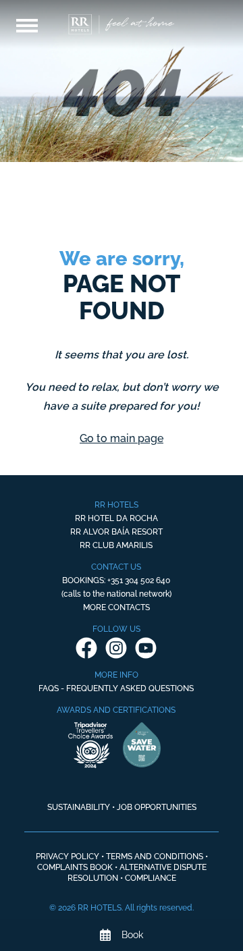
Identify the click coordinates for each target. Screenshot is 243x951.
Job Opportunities (156, 807)
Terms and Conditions (154, 856)
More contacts (116, 607)
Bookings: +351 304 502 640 (116, 580)
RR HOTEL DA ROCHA (116, 518)
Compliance (150, 878)
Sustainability (78, 807)
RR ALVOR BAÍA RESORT (116, 532)
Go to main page (121, 438)
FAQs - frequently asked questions (116, 688)
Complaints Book (75, 867)
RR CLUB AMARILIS (116, 545)
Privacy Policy (67, 856)
